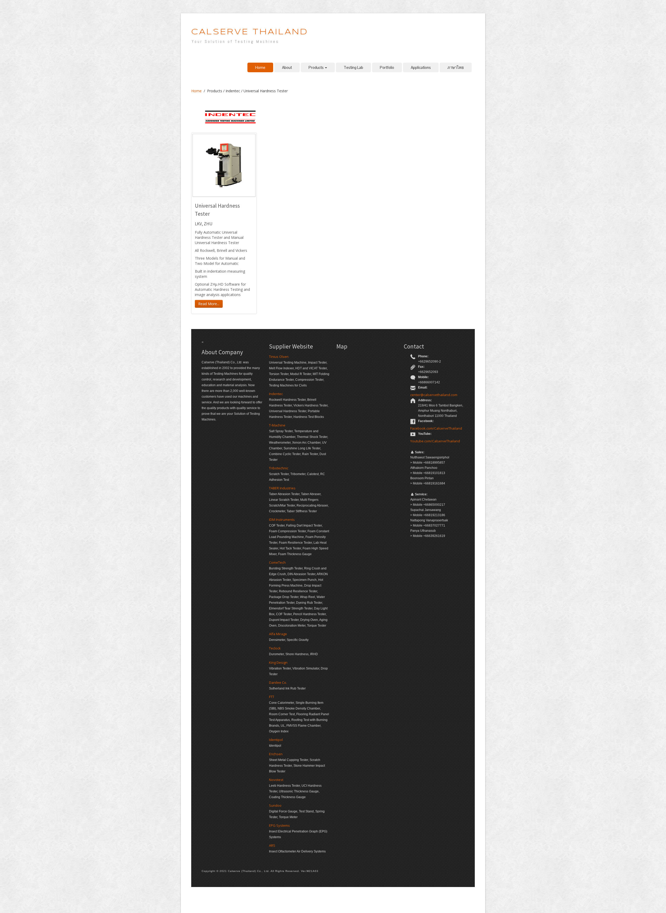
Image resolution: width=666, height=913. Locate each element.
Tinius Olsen (279, 356)
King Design (278, 662)
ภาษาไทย (455, 67)
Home (260, 67)
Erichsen (276, 754)
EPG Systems (279, 825)
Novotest (276, 779)
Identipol (276, 739)
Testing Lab (353, 67)
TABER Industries (282, 488)
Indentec (276, 393)
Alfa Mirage (278, 634)
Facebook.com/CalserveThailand (436, 428)
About (287, 67)
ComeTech (277, 562)
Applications (421, 67)
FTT (271, 696)
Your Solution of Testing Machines (235, 41)
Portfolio (387, 67)
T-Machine (277, 425)
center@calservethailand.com (433, 394)
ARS (272, 845)
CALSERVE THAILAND (249, 32)
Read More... (208, 303)
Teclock (275, 648)
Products (316, 67)
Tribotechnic (278, 468)
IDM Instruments (282, 519)
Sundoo (275, 805)
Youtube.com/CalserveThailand (435, 441)
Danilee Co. (278, 682)
